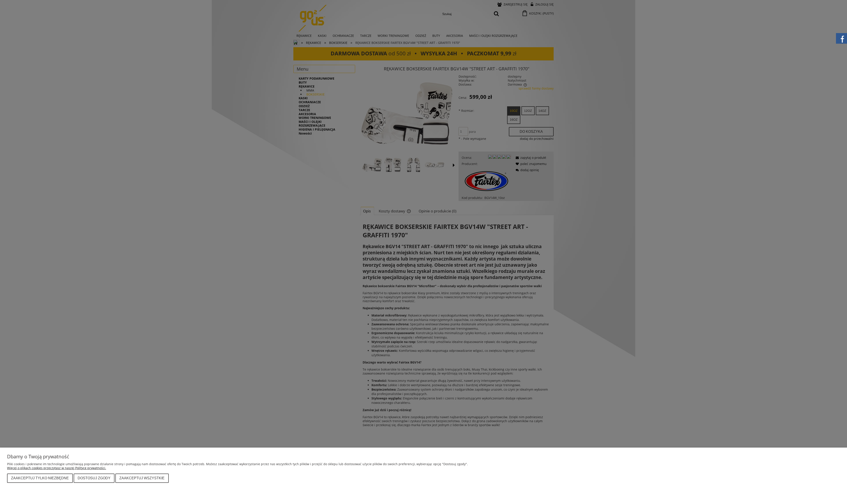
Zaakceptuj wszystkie (142, 478)
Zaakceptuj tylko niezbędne (40, 478)
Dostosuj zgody (94, 478)
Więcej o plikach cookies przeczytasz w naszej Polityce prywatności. (56, 468)
